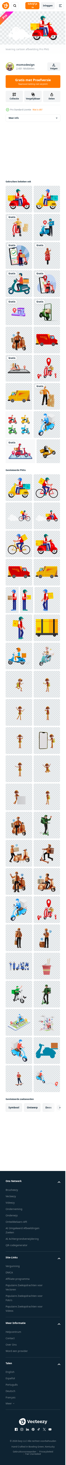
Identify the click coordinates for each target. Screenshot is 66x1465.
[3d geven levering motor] (19, 564)
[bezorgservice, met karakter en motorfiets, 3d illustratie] (19, 479)
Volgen (54, 68)
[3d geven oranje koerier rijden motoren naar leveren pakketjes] (19, 254)
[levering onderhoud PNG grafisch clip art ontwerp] (19, 536)
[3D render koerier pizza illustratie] (19, 1130)
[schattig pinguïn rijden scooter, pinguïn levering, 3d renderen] (17, 729)
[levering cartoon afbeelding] (19, 197)
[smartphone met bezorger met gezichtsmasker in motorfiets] (20, 703)
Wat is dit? (37, 109)
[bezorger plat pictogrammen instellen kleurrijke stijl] (19, 648)
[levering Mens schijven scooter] (19, 1102)
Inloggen (48, 5)
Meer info (14, 116)
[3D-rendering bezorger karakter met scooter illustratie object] (19, 338)
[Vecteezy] (5, 5)
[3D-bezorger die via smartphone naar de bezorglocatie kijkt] (19, 282)
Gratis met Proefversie (33, 81)
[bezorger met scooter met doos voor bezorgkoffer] (19, 1074)
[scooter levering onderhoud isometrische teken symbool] (19, 677)
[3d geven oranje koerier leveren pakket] (19, 620)
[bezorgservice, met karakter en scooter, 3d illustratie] (19, 1440)
